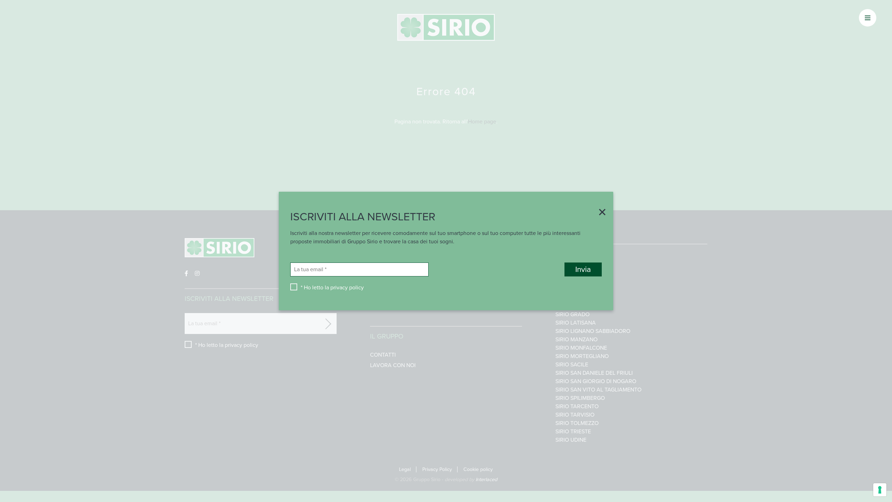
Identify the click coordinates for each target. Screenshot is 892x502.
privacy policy (347, 287)
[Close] (599, 213)
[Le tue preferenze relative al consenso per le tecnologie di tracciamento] (879, 489)
